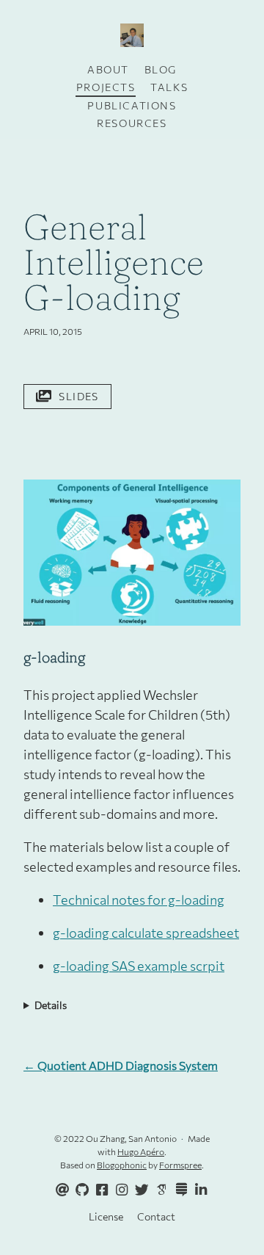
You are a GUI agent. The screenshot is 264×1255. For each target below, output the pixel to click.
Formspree (180, 1165)
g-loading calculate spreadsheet (146, 933)
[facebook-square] (100, 1190)
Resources (131, 123)
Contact (156, 1216)
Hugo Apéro (140, 1151)
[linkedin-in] (199, 1190)
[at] (60, 1190)
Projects (106, 87)
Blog (160, 69)
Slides (78, 396)
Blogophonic (122, 1165)
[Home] (132, 36)
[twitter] (139, 1190)
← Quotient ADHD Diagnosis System (120, 1065)
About (108, 69)
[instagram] (119, 1190)
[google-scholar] (159, 1189)
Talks (169, 87)
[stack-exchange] (179, 1190)
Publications (131, 105)
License (106, 1216)
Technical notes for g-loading (138, 899)
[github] (80, 1190)
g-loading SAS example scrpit (138, 966)
